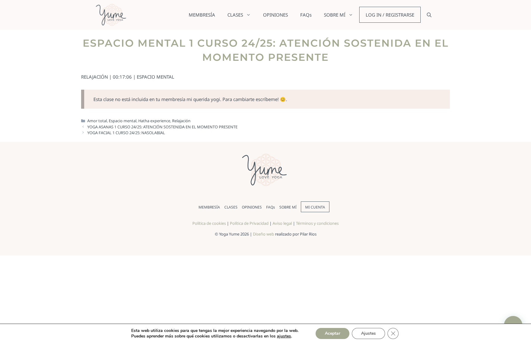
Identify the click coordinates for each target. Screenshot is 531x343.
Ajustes (368, 333)
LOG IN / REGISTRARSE (390, 15)
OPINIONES (275, 15)
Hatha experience (154, 120)
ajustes (284, 336)
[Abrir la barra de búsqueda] (429, 14)
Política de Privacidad (249, 223)
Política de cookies (209, 223)
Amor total (97, 120)
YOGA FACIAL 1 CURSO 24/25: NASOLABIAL (126, 132)
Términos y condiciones (317, 223)
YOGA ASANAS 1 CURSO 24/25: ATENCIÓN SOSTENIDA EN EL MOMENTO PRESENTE (162, 127)
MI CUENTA (315, 207)
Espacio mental (122, 120)
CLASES (235, 15)
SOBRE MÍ (334, 15)
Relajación (181, 120)
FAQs (306, 15)
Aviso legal (282, 223)
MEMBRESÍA (202, 15)
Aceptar (332, 333)
